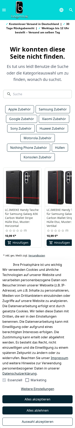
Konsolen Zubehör (38, 157)
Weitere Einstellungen (37, 389)
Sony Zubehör (21, 128)
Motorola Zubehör (38, 138)
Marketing (38, 380)
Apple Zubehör (19, 109)
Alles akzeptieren (37, 399)
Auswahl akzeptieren (37, 421)
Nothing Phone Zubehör (28, 147)
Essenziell (15, 380)
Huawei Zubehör (52, 128)
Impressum (59, 358)
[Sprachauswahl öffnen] (61, 10)
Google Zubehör (21, 119)
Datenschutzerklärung (19, 373)
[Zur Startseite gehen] (20, 10)
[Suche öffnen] (71, 10)
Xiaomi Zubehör (54, 119)
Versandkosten (36, 255)
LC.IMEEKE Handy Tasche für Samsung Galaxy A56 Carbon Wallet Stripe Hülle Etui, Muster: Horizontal (22, 218)
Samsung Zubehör (53, 109)
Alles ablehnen (38, 410)
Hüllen (60, 147)
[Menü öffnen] (4, 10)
